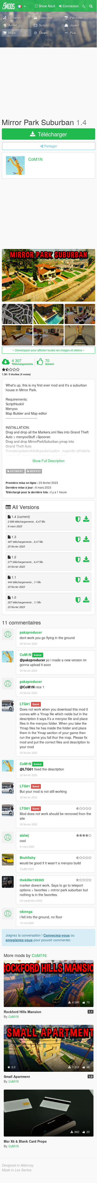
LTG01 (25, 703)
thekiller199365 (32, 879)
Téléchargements (22, 364)
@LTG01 (26, 769)
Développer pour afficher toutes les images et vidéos (48, 350)
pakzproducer (31, 632)
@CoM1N (27, 687)
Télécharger (51, 134)
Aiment (49, 364)
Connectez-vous (56, 935)
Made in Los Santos (16, 1170)
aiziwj (24, 835)
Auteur (38, 655)
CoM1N (35, 159)
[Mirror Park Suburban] (48, 275)
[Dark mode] (84, 6)
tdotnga (26, 911)
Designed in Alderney (18, 1165)
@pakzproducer (32, 660)
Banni (35, 704)
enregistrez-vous (19, 940)
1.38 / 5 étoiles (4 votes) (16, 374)
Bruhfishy (27, 857)
